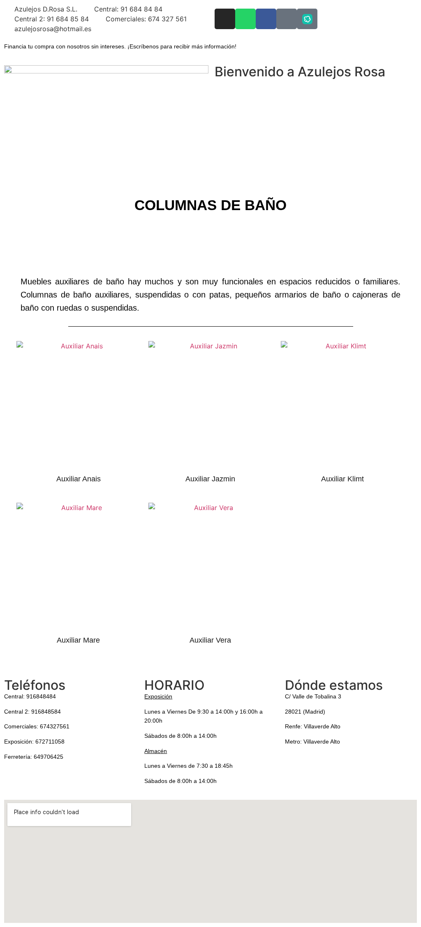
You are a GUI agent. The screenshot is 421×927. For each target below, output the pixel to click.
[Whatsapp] (245, 19)
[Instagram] (225, 19)
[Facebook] (266, 19)
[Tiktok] (286, 19)
